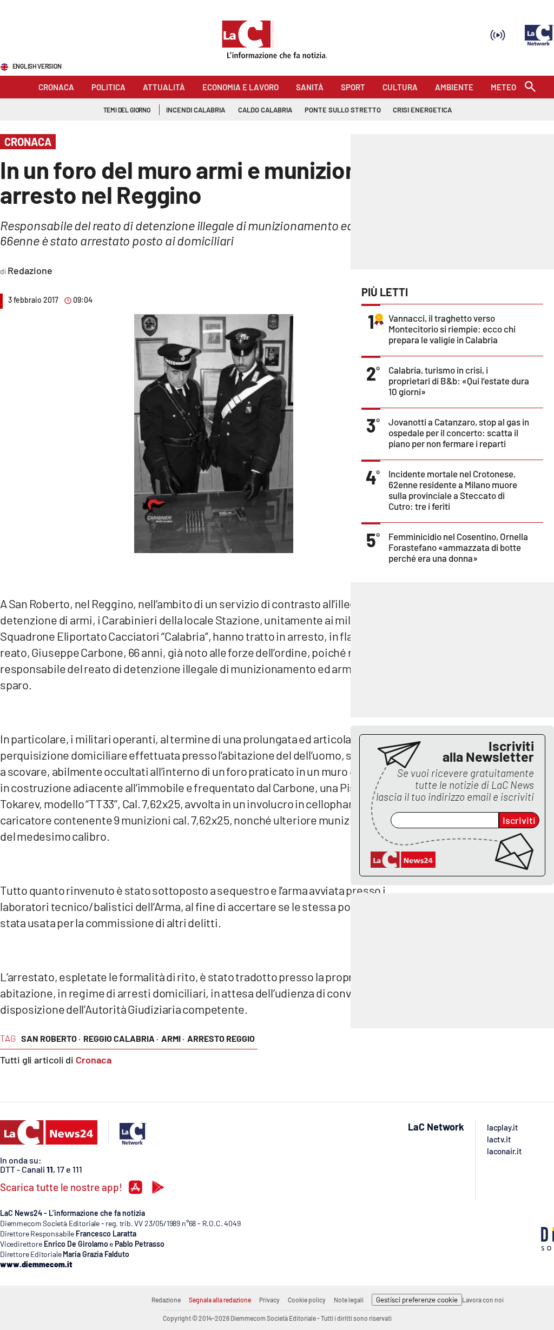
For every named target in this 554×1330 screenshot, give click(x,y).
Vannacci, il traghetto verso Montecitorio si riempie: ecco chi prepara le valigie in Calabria (452, 328)
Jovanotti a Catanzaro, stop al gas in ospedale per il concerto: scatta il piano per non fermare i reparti (458, 432)
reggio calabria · (121, 1038)
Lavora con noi (483, 1300)
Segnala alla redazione (220, 1300)
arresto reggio (221, 1038)
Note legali (349, 1300)
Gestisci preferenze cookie (417, 1299)
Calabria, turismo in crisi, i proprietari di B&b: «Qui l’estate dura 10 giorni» (458, 380)
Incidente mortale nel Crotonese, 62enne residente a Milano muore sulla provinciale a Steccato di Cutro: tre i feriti (452, 489)
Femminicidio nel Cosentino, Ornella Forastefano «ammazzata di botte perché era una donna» (458, 547)
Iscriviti (519, 820)
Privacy (269, 1300)
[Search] (530, 87)
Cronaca (93, 1060)
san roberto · (51, 1038)
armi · (172, 1038)
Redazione (166, 1300)
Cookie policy (307, 1300)
